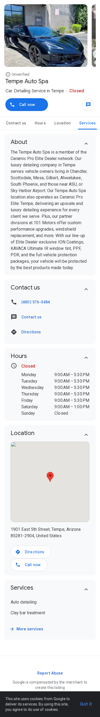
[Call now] (26, 104)
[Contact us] (88, 104)
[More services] (26, 629)
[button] (8, 74)
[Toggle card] (86, 143)
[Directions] (31, 552)
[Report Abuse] (50, 673)
